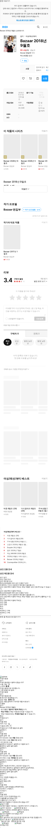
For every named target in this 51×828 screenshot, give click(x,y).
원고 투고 (28, 632)
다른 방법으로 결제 (7, 690)
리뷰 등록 (39, 319)
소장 (45, 78)
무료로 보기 (4, 728)
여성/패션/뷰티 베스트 (12, 532)
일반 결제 (14, 746)
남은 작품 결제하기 (7, 701)
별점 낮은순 (41, 342)
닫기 (5, 779)
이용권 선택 (4, 726)
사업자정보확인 (33, 659)
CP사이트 (5, 639)
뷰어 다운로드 (6, 635)
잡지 (22, 36)
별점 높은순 (28, 342)
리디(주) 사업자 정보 (8, 656)
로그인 (45, 27)
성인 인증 (3, 602)
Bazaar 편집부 (25, 53)
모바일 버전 (4, 825)
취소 (1, 606)
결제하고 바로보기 (6, 744)
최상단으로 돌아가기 (13, 617)
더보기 (44, 131)
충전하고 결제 (5, 746)
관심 (25, 61)
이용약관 (4, 659)
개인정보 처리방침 (13, 659)
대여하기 (3, 789)
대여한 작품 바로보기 (21, 701)
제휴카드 (5, 632)
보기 (1, 779)
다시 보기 (12, 800)
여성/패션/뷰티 (31, 36)
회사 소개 (28, 644)
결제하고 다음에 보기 (21, 744)
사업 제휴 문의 (30, 635)
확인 (1, 716)
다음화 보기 (4, 800)
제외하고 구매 (5, 611)
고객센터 (8, 623)
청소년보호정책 (23, 659)
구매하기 (10, 789)
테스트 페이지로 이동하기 (25, 20)
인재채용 (28, 648)
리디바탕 (5, 642)
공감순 (17, 342)
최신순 (7, 342)
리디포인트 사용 (6, 742)
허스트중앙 (24, 56)
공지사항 (32, 623)
